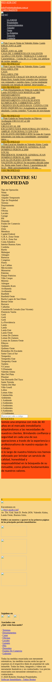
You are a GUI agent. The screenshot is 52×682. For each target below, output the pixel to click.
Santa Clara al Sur (9, 353)
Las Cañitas (6, 265)
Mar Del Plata (7, 374)
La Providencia (8, 322)
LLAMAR (12, 20)
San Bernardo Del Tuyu (12, 379)
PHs (4, 645)
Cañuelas (5, 307)
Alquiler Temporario (10, 197)
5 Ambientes (7, 410)
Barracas (5, 257)
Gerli (3, 314)
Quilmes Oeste (8, 348)
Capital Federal (8, 234)
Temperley (6, 356)
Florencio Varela (8, 312)
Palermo (5, 273)
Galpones (6, 653)
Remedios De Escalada (11, 351)
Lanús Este (6, 330)
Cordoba (5, 247)
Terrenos (6, 630)
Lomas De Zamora (9, 335)
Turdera (4, 364)
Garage (4, 216)
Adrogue (5, 283)
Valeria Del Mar (8, 385)
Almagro (5, 255)
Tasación (11, 35)
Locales (4, 213)
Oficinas (6, 638)
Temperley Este (8, 359)
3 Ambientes (7, 405)
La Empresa (12, 33)
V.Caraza (5, 366)
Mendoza (5, 231)
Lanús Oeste (7, 333)
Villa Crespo (7, 278)
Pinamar (5, 377)
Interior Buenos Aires (11, 244)
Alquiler (10, 28)
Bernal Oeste (7, 301)
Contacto (11, 38)
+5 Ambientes (7, 413)
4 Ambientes (7, 408)
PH (2, 218)
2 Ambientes (7, 403)
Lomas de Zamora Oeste (12, 340)
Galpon (4, 226)
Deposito (5, 221)
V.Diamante (6, 369)
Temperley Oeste (9, 361)
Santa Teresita (7, 382)
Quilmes (5, 346)
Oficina (4, 210)
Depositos (7, 648)
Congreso (5, 260)
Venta (9, 30)
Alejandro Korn (8, 286)
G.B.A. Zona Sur (9, 239)
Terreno (4, 203)
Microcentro (6, 268)
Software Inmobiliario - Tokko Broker (18, 679)
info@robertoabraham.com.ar (14, 7)
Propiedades (12, 22)
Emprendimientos (15, 25)
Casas (5, 635)
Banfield (5, 294)
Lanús (4, 325)
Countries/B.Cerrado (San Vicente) (17, 309)
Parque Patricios (8, 275)
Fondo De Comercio (10, 223)
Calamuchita (7, 395)
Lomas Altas (7, 392)
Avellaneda (6, 288)
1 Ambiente (6, 400)
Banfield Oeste (8, 296)
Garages (6, 643)
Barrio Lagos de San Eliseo (13, 299)
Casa (3, 208)
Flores (4, 262)
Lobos (4, 390)
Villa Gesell (6, 387)
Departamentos (9, 632)
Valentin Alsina (8, 372)
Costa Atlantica (8, 242)
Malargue (5, 252)
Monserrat (5, 270)
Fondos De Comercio (12, 651)
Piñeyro (4, 343)
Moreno (4, 281)
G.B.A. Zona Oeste (10, 236)
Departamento (7, 205)
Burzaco (5, 304)
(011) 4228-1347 (11, 510)
